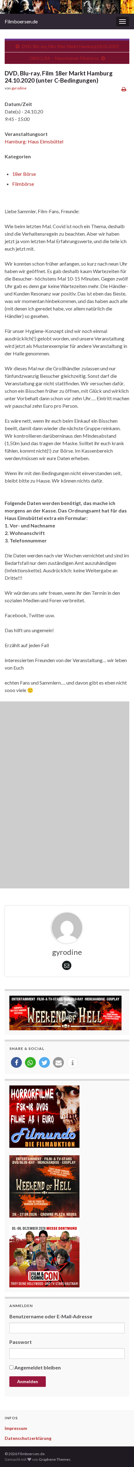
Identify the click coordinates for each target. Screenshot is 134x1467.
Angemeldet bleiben (37, 1367)
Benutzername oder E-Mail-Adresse (50, 1316)
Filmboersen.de (21, 21)
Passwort (20, 1342)
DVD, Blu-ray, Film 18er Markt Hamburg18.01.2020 (70, 46)
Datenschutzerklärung (28, 1438)
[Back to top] (120, 1453)
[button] (16, 1062)
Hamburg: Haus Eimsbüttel (34, 141)
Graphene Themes (54, 1459)
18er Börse (24, 174)
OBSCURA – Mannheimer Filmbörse (64, 58)
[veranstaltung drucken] (124, 89)
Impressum (16, 1428)
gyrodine (19, 88)
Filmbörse (23, 184)
